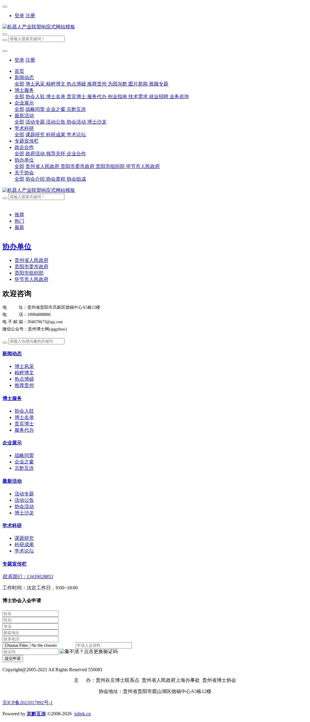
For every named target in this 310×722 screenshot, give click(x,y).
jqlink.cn (82, 713)
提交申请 (13, 658)
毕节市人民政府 (31, 279)
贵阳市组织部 (29, 273)
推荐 (19, 214)
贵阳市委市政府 (31, 266)
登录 (19, 15)
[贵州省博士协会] (155, 27)
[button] (89, 652)
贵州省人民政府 (31, 260)
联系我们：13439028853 (27, 576)
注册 (30, 15)
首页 (19, 71)
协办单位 (16, 246)
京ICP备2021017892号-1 (27, 702)
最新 (19, 227)
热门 (19, 221)
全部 (19, 83)
